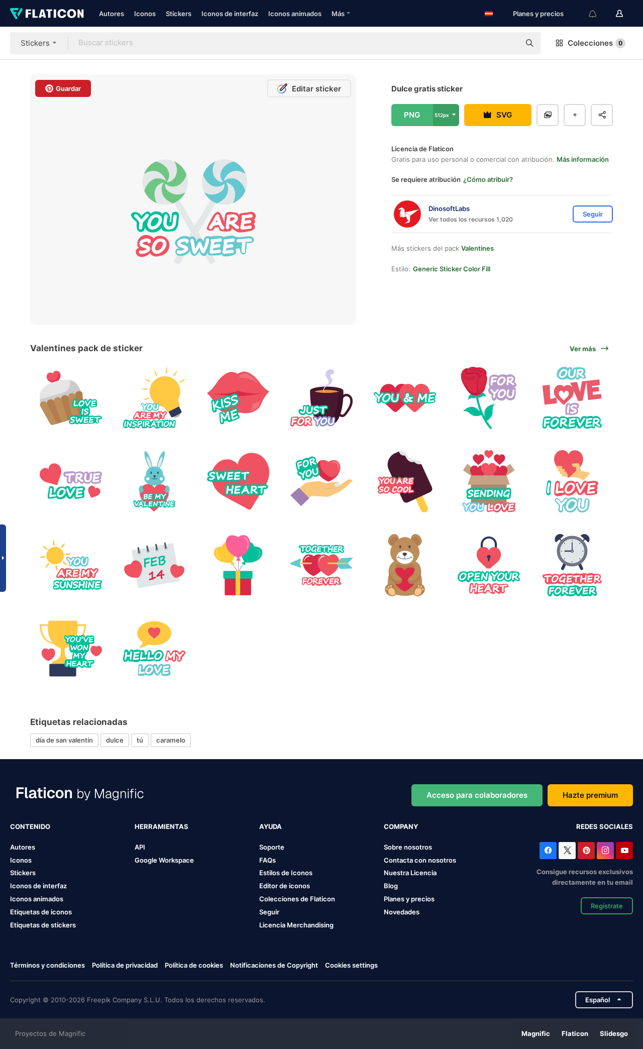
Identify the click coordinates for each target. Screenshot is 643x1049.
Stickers (178, 14)
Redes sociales (604, 826)
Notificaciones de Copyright (274, 965)
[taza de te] (321, 398)
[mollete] (71, 398)
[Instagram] (605, 850)
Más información (583, 159)
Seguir (269, 912)
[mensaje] (71, 565)
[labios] (238, 398)
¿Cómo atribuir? (488, 179)
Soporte (271, 847)
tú (140, 740)
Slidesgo (614, 1033)
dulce (115, 740)
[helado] (405, 481)
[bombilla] (154, 398)
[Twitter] (567, 850)
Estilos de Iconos (285, 873)
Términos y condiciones (47, 965)
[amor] (572, 398)
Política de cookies (194, 965)
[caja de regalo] (238, 565)
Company (401, 826)
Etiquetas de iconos (41, 912)
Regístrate (607, 906)
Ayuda (270, 826)
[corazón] (405, 398)
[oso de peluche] (405, 565)
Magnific (535, 1033)
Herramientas (161, 826)
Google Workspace (164, 860)
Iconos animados (295, 14)
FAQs (267, 860)
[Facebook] (548, 850)
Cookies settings (351, 965)
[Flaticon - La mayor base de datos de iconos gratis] (47, 13)
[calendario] (154, 565)
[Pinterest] (586, 850)
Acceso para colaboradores (476, 795)
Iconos (145, 14)
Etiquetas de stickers (43, 925)
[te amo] (572, 481)
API (140, 847)
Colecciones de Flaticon (297, 899)
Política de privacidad (125, 965)
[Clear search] (507, 43)
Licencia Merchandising (296, 925)
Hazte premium (590, 795)
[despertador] (572, 565)
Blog (391, 886)
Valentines (477, 248)
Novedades (401, 912)
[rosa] (488, 398)
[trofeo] (71, 648)
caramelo (170, 740)
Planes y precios (538, 14)
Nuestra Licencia (410, 873)
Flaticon (575, 1033)
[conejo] (154, 481)
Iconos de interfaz (229, 14)
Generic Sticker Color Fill (451, 269)
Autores (111, 14)
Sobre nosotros (408, 847)
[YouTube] (624, 850)
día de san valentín (64, 740)
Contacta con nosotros (420, 860)
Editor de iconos (284, 886)
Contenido (30, 826)
